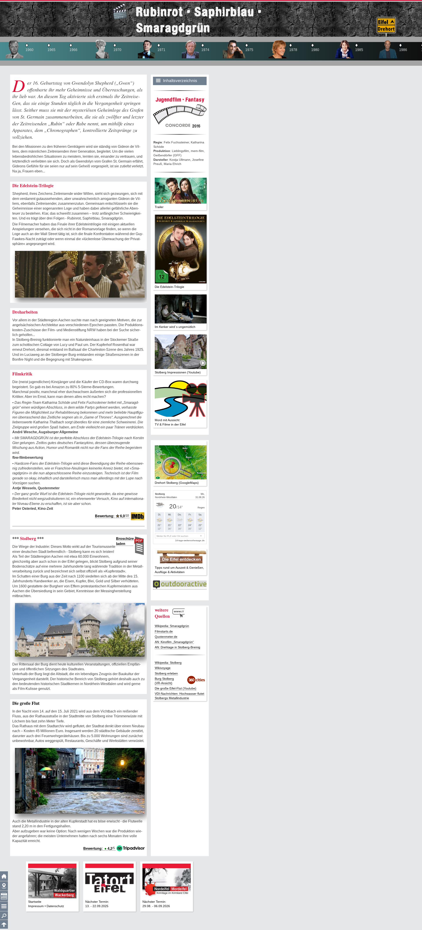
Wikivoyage (163, 668)
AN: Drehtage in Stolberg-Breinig (177, 647)
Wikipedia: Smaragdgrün (172, 626)
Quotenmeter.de (166, 636)
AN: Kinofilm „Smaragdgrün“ (174, 642)
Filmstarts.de (164, 631)
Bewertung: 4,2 (99, 848)
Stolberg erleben (166, 673)
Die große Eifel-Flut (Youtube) (175, 688)
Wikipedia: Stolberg (168, 662)
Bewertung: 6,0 (112, 516)
